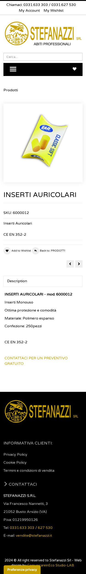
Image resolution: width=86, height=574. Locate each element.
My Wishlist (54, 10)
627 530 (45, 527)
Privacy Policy (15, 454)
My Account (29, 10)
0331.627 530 (63, 5)
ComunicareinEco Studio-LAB (50, 565)
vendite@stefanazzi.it (34, 535)
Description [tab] (17, 281)
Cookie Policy (15, 462)
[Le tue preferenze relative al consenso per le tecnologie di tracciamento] (22, 569)
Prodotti (10, 90)
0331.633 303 (35, 5)
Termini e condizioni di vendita (28, 470)
